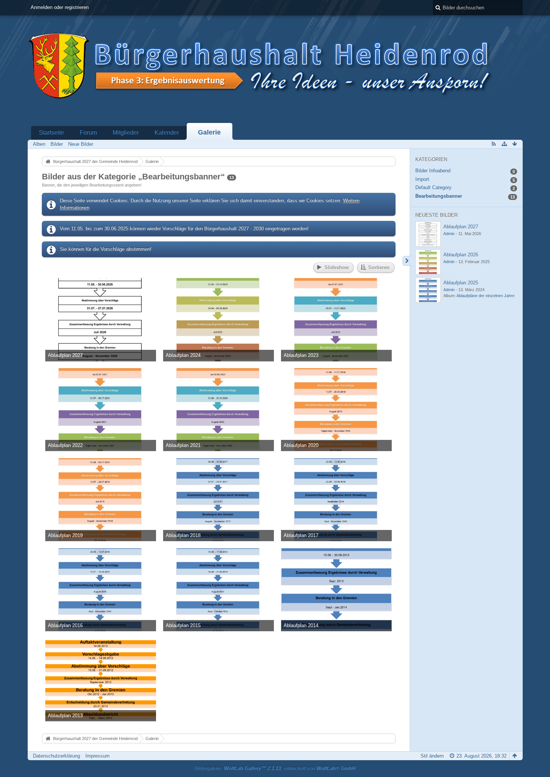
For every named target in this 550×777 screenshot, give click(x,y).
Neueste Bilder (436, 215)
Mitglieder (126, 132)
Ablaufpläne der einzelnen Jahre (485, 295)
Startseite (51, 132)
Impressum (97, 756)
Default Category (433, 187)
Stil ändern (432, 756)
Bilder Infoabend (432, 170)
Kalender (167, 132)
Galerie (209, 132)
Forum (88, 132)
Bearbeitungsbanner (438, 196)
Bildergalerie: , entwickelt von (275, 768)
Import (422, 179)
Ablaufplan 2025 (460, 283)
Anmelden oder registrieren (60, 7)
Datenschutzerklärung (56, 756)
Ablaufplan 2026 (460, 255)
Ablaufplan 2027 (460, 226)
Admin (449, 233)
